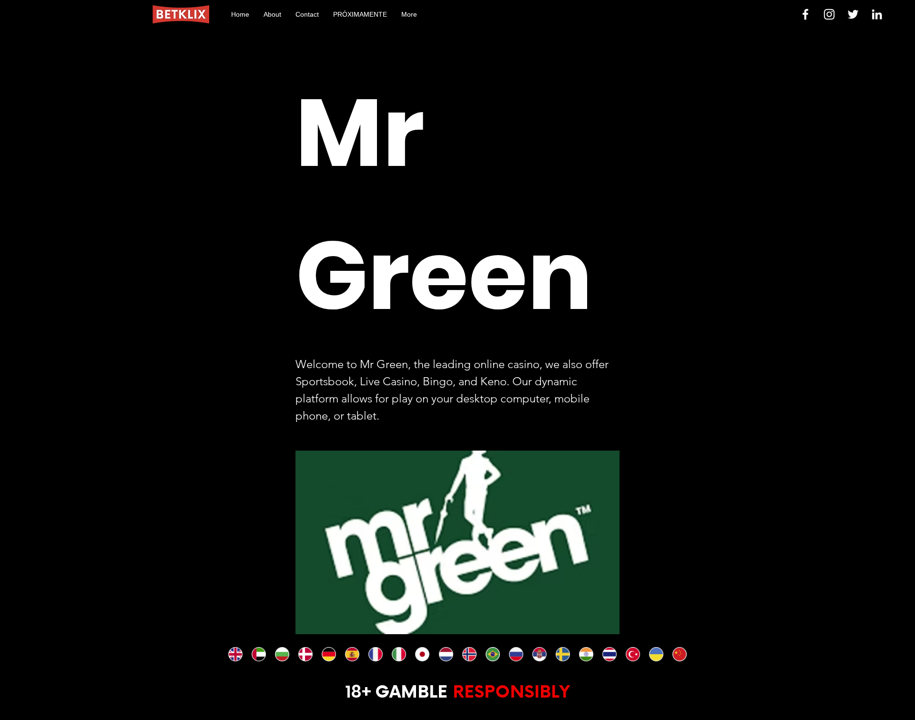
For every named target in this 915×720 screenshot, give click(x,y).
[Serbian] (539, 654)
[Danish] (305, 654)
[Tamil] (586, 654)
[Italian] (398, 654)
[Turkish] (632, 654)
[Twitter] (853, 14)
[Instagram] (829, 14)
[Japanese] (422, 654)
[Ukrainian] (656, 654)
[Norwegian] (469, 654)
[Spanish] (352, 654)
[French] (375, 654)
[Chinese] (679, 654)
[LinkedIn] (877, 14)
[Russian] (516, 654)
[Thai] (609, 654)
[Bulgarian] (282, 654)
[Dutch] (445, 654)
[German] (328, 654)
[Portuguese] (492, 654)
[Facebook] (805, 14)
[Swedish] (562, 654)
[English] (235, 654)
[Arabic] (258, 654)
